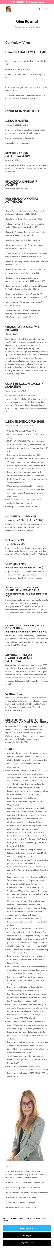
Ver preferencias (27, 1242)
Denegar (27, 1235)
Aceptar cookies (27, 1228)
